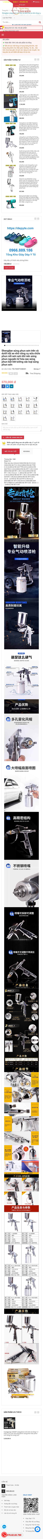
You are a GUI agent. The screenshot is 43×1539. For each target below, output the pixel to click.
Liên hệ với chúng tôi (10, 1513)
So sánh (22, 5)
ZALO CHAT (27, 1495)
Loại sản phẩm (7, 18)
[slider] (5, 373)
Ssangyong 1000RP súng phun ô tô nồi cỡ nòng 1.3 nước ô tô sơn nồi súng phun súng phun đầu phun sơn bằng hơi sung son (21, 1433)
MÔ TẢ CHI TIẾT (11, 451)
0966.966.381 (10, 1491)
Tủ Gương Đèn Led (31, 1531)
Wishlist (37, 2)
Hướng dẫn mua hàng (10, 1504)
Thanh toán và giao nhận (11, 1507)
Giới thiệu (7, 1500)
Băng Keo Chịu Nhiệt (32, 1528)
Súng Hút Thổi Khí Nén (33, 1525)
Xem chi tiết (9, 268)
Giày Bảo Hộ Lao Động (32, 1522)
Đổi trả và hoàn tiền (10, 1510)
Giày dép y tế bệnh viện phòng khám (16, 260)
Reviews (26, 451)
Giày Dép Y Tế (30, 1518)
